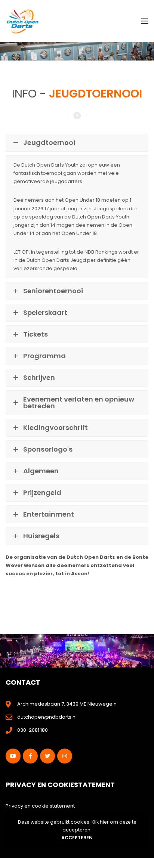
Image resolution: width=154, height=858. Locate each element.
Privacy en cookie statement (40, 805)
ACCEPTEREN (77, 837)
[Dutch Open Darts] (22, 20)
